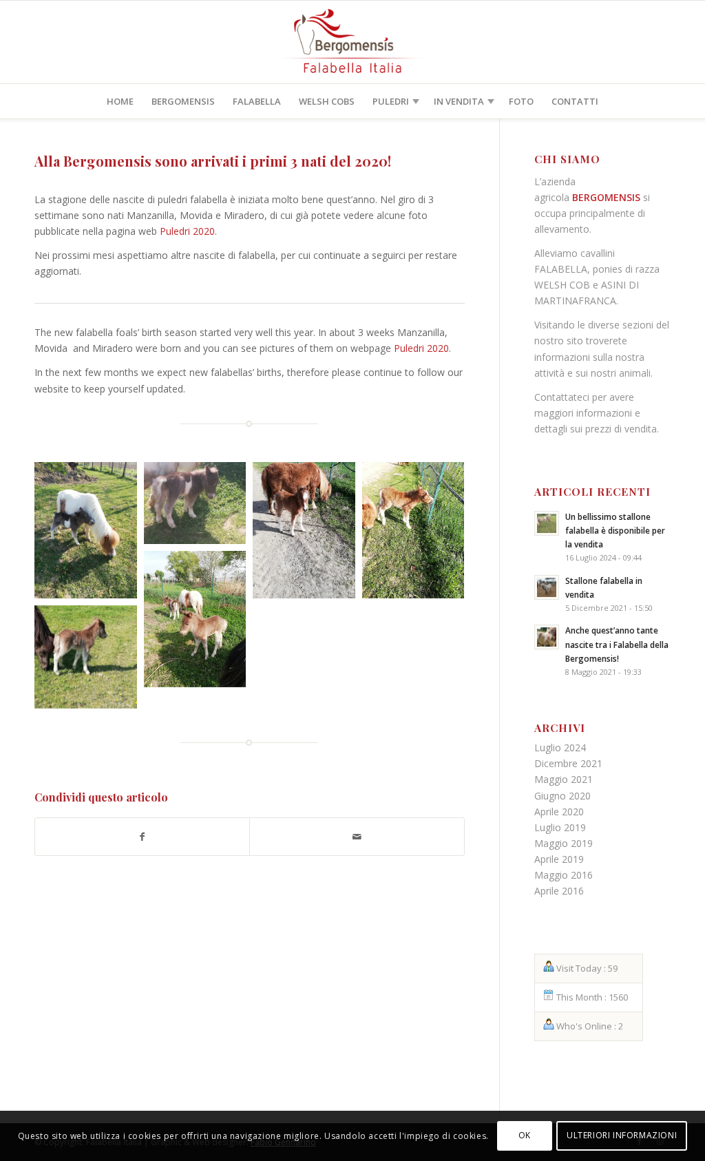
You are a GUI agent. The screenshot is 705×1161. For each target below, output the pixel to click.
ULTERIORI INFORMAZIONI (622, 1135)
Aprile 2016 (559, 890)
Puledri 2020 (187, 231)
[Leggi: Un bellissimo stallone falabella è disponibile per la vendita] (546, 523)
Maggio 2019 (563, 843)
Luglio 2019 (560, 827)
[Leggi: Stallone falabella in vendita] (546, 587)
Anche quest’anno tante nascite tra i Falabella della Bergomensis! (617, 644)
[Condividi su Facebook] (142, 836)
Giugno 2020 (562, 795)
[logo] (352, 42)
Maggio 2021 (563, 779)
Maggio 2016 (563, 874)
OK (524, 1135)
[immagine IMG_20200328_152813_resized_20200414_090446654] (417, 533)
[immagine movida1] (198, 622)
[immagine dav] (198, 506)
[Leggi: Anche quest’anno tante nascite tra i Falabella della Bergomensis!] (546, 637)
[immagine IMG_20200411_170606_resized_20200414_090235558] (89, 533)
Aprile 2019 (559, 859)
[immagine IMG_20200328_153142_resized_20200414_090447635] (307, 533)
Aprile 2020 (559, 811)
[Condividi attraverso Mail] (356, 836)
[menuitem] (120, 101)
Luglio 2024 (560, 747)
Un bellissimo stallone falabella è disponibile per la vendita (615, 530)
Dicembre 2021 (568, 763)
